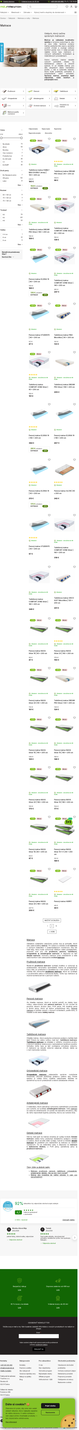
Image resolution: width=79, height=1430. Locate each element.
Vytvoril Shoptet (71, 1427)
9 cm (13, 240)
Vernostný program (45, 1371)
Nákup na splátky (25, 1376)
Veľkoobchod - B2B (45, 1379)
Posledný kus (13, 156)
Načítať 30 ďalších (52, 920)
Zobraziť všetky (69, 1220)
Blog (21, 1379)
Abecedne (48, 133)
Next (74, 1237)
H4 (13, 220)
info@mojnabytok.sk (7, 1368)
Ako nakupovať (25, 1371)
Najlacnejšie (46, 129)
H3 (13, 217)
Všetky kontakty (5, 1371)
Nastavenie (50, 1412)
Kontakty (22, 1365)
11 (56, 926)
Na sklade (13, 144)
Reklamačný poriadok (65, 1374)
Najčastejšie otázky (45, 1374)
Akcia (13, 147)
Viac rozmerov (13, 153)
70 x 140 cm (13, 201)
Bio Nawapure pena (13, 175)
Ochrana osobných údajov (67, 1371)
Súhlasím (50, 1405)
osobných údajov (41, 1345)
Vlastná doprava (8, 1)
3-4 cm (13, 234)
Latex (13, 181)
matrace (60, 957)
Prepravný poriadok (65, 1376)
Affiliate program (44, 1376)
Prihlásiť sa (38, 1349)
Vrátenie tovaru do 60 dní (30, 1)
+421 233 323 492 (64, 1)
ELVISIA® (13, 165)
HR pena (13, 178)
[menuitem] (4, 12)
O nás (41, 1365)
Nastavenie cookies (64, 1382)
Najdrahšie (57, 129)
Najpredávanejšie (35, 133)
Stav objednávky (44, 1368)
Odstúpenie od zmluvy (65, 1379)
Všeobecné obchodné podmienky (65, 1366)
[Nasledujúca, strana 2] (52, 926)
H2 (13, 214)
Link (19, 1290)
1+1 (13, 162)
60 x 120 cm (13, 195)
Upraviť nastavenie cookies (48, 1427)
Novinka (13, 150)
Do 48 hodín (13, 159)
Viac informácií (11, 1422)
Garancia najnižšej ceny (28, 1374)
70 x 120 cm (13, 198)
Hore (53, 932)
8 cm (13, 237)
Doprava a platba (25, 1368)
